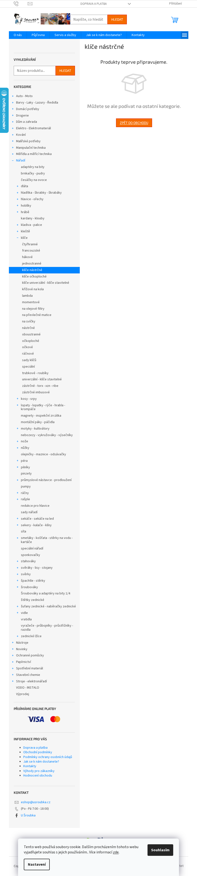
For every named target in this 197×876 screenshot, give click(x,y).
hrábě (25, 212)
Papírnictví (23, 662)
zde (116, 852)
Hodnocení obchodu (37, 775)
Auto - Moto (24, 96)
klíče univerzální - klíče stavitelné (45, 282)
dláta (24, 186)
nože (24, 441)
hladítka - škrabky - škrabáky (41, 192)
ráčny (25, 493)
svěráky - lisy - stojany (37, 567)
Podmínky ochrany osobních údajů (47, 757)
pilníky (25, 467)
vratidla (26, 619)
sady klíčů (29, 360)
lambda (27, 295)
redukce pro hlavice (35, 505)
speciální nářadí (32, 548)
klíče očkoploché (34, 276)
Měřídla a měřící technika (34, 154)
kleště (25, 231)
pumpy (26, 486)
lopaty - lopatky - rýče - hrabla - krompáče (43, 407)
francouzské (31, 250)
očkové (27, 347)
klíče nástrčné (32, 270)
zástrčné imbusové (36, 392)
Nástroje (22, 642)
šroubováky (29, 587)
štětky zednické (32, 600)
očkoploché (30, 341)
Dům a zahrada (26, 121)
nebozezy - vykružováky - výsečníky (47, 435)
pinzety (26, 473)
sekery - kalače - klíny (36, 525)
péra (24, 460)
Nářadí (20, 160)
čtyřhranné (30, 244)
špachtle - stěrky (33, 580)
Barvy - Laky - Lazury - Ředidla (37, 102)
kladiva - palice (31, 224)
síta (23, 531)
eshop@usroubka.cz (35, 802)
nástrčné (28, 328)
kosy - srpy (29, 398)
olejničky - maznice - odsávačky (43, 454)
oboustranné (31, 334)
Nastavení (37, 864)
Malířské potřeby (28, 141)
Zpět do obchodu (134, 123)
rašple (25, 499)
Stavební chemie (28, 674)
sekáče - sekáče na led (37, 518)
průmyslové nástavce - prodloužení (46, 480)
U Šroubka (28, 815)
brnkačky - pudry (33, 173)
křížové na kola (33, 289)
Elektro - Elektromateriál (33, 128)
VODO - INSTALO (27, 687)
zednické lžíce (31, 636)
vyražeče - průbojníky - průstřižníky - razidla (47, 627)
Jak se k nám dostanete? (41, 761)
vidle (24, 613)
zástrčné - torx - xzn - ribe (40, 385)
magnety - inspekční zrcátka (41, 415)
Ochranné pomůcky (30, 655)
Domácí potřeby (27, 109)
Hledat (117, 19)
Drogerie (22, 115)
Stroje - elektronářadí (31, 681)
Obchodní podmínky (37, 752)
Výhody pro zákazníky (39, 771)
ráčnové (28, 353)
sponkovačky (30, 555)
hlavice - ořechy (32, 199)
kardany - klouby (32, 218)
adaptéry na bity (32, 167)
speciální (28, 366)
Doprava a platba (93, 4)
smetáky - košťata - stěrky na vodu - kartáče (47, 540)
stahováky (28, 561)
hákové (27, 257)
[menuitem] (18, 35)
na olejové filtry (33, 308)
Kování (21, 134)
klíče (24, 237)
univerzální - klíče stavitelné (42, 379)
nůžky (25, 447)
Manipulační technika (31, 147)
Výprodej (22, 694)
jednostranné (31, 263)
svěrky (26, 574)
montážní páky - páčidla (38, 422)
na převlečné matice (36, 315)
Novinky (21, 649)
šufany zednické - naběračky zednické (48, 606)
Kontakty (29, 766)
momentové (31, 302)
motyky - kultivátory (35, 428)
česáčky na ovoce (34, 180)
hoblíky (26, 205)
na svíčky (28, 321)
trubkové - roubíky (35, 373)
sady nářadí (29, 512)
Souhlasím (160, 850)
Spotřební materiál (29, 668)
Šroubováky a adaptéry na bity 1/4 (45, 593)
